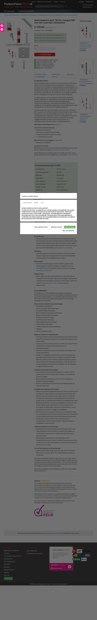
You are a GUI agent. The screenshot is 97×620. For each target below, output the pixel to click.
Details (36, 203)
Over (42, 203)
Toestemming (27, 203)
